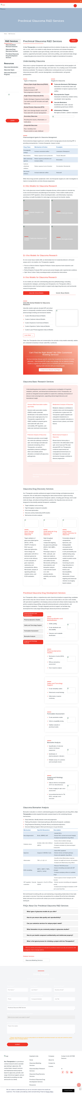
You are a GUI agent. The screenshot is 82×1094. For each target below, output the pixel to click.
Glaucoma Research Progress (10, 73)
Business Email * (59, 986)
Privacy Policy (49, 1091)
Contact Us (52, 1063)
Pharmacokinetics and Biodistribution (55, 619)
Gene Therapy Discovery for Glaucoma (29, 533)
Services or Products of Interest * (17, 1004)
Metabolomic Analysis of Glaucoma (63, 404)
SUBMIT (17, 1044)
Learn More (27, 335)
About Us (51, 1060)
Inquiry (73, 40)
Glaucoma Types (9, 70)
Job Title (56, 995)
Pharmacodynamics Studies (54, 651)
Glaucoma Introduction (11, 67)
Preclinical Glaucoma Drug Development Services (12, 55)
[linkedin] (71, 1072)
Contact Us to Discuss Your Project (50, 369)
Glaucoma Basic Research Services (11, 45)
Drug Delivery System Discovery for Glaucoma (69, 533)
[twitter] (67, 1072)
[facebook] (62, 1072)
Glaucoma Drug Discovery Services (12, 50)
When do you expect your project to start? (20, 1013)
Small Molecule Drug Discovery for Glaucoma (50, 533)
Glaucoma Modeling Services (34, 960)
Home (5, 33)
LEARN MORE (12, 121)
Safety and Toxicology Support (55, 684)
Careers (51, 1066)
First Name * (10, 986)
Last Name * (34, 986)
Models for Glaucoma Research (40, 186)
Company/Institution (36, 995)
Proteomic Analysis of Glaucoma (37, 434)
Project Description (13, 1022)
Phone (9, 995)
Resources (32, 1085)
